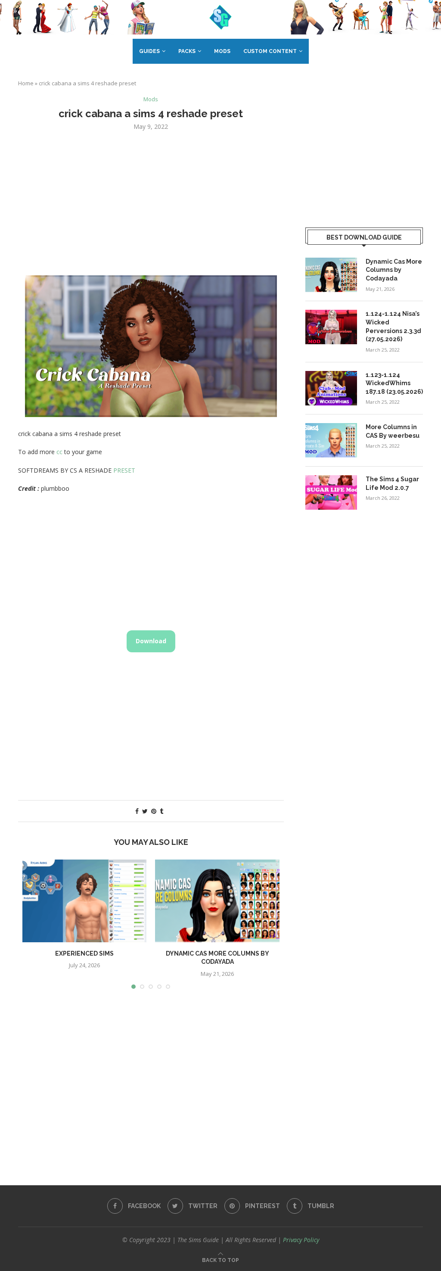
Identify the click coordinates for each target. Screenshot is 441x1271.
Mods (222, 51)
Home (26, 83)
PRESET (124, 470)
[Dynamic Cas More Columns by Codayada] (217, 901)
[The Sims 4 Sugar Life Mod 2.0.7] (331, 492)
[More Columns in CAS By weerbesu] (331, 440)
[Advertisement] (151, 202)
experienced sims (84, 953)
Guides (149, 51)
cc (59, 452)
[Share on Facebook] (137, 811)
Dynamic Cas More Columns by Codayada (394, 270)
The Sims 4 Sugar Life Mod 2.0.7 (392, 483)
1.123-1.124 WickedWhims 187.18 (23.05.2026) (394, 383)
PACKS (187, 51)
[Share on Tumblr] (161, 811)
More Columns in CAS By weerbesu (392, 431)
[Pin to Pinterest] (153, 811)
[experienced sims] (84, 901)
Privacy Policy (301, 1240)
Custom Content (270, 51)
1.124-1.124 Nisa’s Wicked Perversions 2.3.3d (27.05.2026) (393, 326)
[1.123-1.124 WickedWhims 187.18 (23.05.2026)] (331, 388)
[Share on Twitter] (145, 811)
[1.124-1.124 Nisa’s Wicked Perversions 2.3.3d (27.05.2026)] (331, 327)
